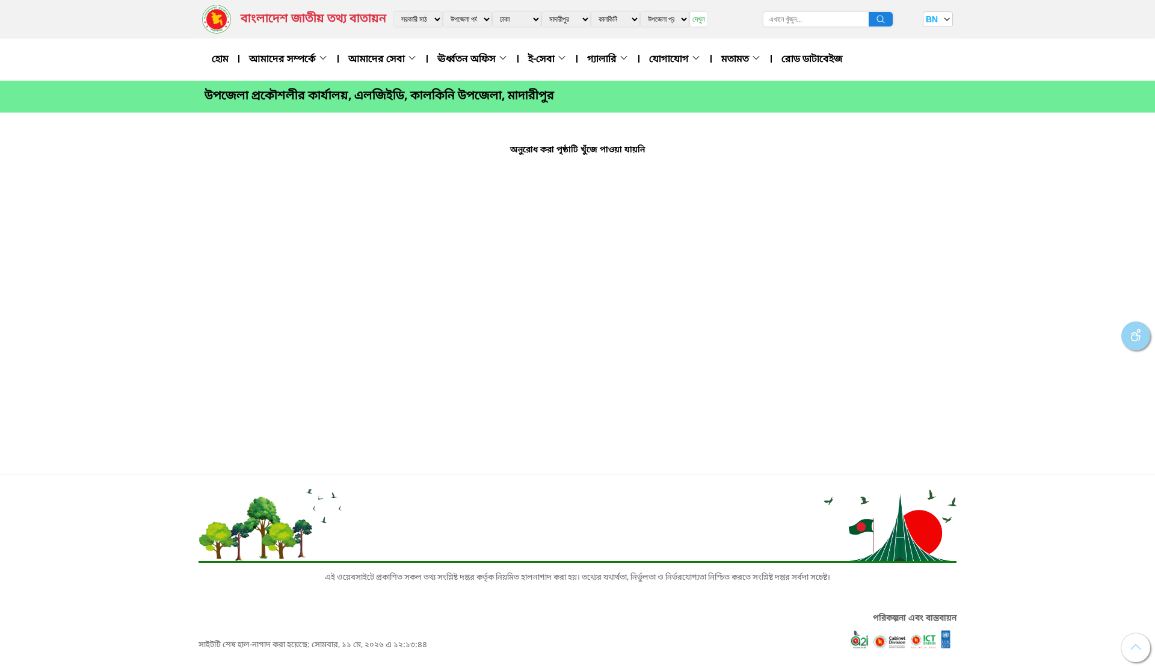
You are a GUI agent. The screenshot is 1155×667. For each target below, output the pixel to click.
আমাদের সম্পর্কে (283, 59)
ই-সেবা (542, 59)
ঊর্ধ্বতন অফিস (467, 59)
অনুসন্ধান (881, 19)
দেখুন (698, 18)
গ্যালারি (603, 59)
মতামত (736, 59)
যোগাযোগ (670, 59)
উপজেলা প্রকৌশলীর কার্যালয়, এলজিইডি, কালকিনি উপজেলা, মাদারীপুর (379, 96)
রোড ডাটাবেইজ (812, 59)
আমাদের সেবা (377, 59)
